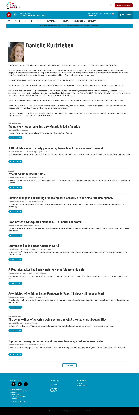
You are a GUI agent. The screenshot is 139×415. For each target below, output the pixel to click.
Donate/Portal (124, 5)
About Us (65, 21)
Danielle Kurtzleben (13, 130)
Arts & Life (11, 171)
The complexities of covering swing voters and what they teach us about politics (57, 319)
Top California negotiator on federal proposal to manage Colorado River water (55, 341)
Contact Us (53, 390)
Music (17, 21)
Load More (69, 365)
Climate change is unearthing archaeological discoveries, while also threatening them (60, 198)
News (8, 21)
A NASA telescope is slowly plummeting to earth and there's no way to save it (55, 148)
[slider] (18, 15)
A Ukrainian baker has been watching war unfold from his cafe (46, 269)
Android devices (82, 385)
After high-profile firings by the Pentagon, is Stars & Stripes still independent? (56, 293)
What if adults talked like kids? (27, 174)
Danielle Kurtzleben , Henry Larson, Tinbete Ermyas (22, 152)
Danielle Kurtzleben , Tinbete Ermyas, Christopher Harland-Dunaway (27, 249)
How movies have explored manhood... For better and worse (45, 222)
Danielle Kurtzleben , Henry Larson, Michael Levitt (22, 177)
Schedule (28, 21)
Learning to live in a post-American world (33, 246)
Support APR (52, 21)
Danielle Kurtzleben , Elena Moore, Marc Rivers (21, 225)
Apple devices (81, 384)
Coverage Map (80, 21)
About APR (53, 388)
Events (40, 21)
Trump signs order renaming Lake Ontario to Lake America (44, 126)
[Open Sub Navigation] (12, 21)
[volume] (15, 14)
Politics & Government (14, 123)
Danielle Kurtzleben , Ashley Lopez (18, 323)
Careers (52, 391)
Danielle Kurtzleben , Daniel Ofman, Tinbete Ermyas (22, 273)
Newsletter (93, 21)
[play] (9, 15)
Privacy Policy (54, 381)
